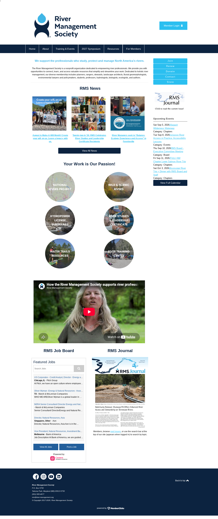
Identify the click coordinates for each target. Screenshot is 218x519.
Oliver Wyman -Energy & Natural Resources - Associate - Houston (64, 391)
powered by (102, 508)
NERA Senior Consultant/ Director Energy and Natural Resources (64, 404)
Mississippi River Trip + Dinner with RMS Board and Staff (170, 171)
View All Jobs (46, 447)
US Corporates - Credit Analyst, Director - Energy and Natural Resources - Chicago (72, 377)
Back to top (180, 480)
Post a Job (71, 447)
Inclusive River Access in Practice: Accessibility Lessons (169, 138)
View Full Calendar (170, 182)
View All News (89, 150)
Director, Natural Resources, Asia (49, 418)
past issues (115, 431)
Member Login (172, 25)
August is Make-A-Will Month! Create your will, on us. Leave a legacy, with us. (50, 138)
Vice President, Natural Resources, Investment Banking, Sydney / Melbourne (69, 431)
